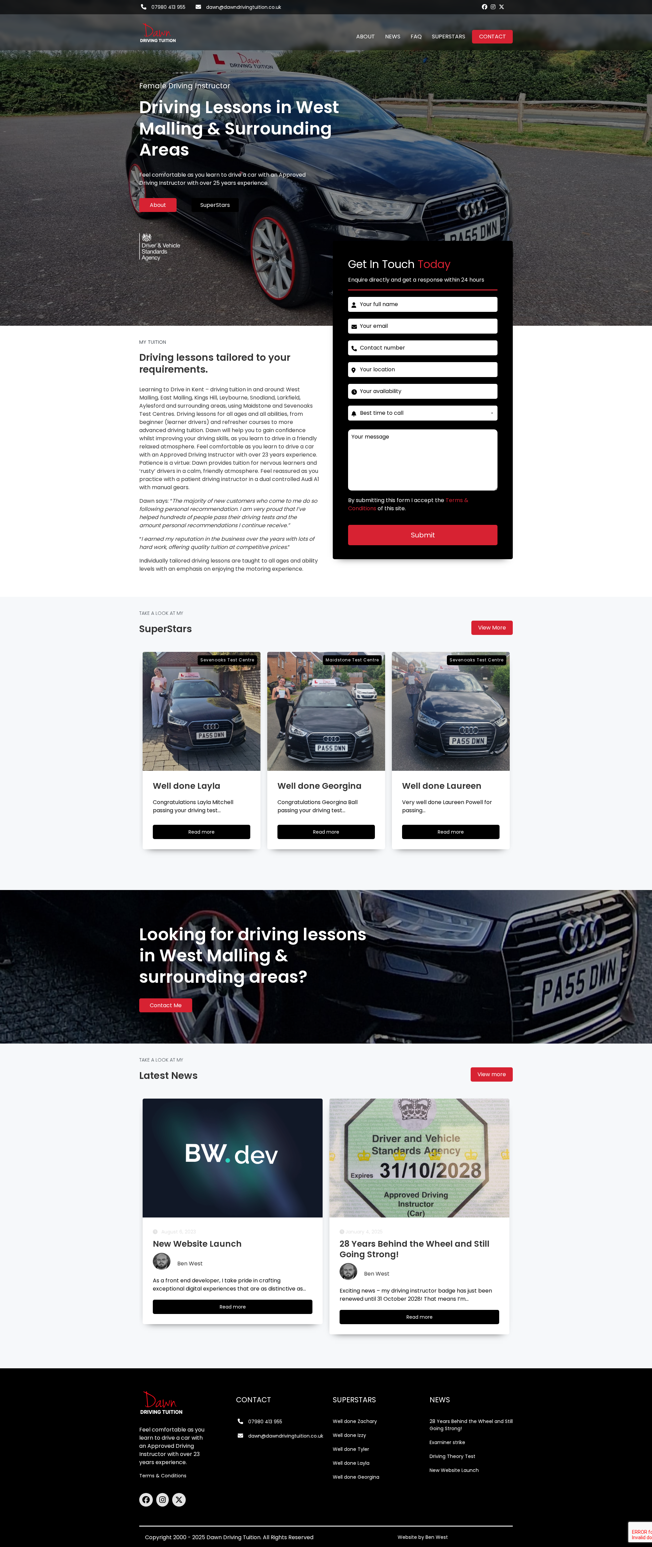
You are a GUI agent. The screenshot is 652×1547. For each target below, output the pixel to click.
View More (492, 628)
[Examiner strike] (419, 1158)
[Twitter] (501, 7)
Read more (207, 833)
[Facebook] (484, 7)
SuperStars (215, 205)
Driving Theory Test (452, 1456)
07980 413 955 (168, 7)
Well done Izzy (349, 1435)
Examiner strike (447, 1442)
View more (491, 1074)
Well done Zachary (355, 1421)
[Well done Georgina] (201, 711)
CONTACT (492, 36)
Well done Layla (351, 1463)
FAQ (416, 36)
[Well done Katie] (451, 711)
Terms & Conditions (162, 1475)
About (158, 205)
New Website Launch (454, 1470)
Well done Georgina (356, 1477)
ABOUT (365, 36)
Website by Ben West (423, 1537)
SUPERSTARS (448, 36)
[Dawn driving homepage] (158, 28)
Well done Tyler (351, 1449)
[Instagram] (493, 7)
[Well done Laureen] (326, 711)
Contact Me (166, 1005)
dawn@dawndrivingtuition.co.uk (243, 7)
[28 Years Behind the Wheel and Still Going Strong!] (233, 1158)
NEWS (392, 36)
